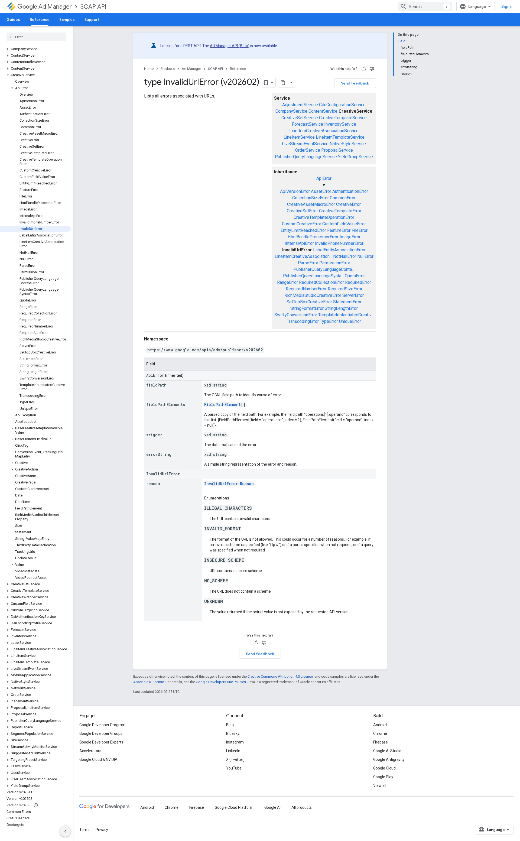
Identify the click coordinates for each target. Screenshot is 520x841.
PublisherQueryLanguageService (306, 156)
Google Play (383, 777)
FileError (360, 230)
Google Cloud (384, 768)
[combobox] (425, 6)
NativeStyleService (348, 143)
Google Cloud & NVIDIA (98, 759)
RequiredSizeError (345, 288)
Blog (230, 725)
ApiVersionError (295, 191)
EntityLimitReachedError (303, 230)
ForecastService (307, 124)
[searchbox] (36, 37)
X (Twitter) (235, 759)
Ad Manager (55, 6)
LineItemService (299, 137)
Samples (67, 19)
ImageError (350, 236)
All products (301, 807)
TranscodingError (303, 321)
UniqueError (350, 321)
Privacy (102, 829)
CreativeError (348, 204)
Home (149, 69)
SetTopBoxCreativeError (309, 301)
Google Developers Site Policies (221, 682)
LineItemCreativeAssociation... (303, 256)
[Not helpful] (372, 69)
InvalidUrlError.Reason (229, 483)
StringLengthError (341, 308)
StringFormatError (307, 308)
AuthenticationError (350, 191)
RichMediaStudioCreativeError (312, 295)
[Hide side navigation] (65, 831)
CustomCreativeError (301, 223)
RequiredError (358, 282)
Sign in (507, 6)
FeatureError (338, 230)
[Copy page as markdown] (283, 82)
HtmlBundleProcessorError (313, 236)
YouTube (234, 768)
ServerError (353, 295)
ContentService (322, 111)
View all (379, 785)
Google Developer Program (102, 725)
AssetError (321, 191)
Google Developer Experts (101, 742)
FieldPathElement (222, 404)
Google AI (272, 807)
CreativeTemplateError (340, 210)
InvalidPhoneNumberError (339, 243)
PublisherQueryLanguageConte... (324, 269)
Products (168, 69)
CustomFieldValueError (344, 223)
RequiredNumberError (306, 288)
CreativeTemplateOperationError (324, 217)
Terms (84, 829)
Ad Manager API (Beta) (229, 46)
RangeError (287, 282)
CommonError (343, 197)
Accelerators (90, 751)
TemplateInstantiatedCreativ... (346, 314)
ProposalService (337, 150)
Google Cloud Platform (234, 807)
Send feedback (355, 83)
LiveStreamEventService (305, 143)
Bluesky (232, 733)
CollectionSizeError (310, 197)
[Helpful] (364, 69)
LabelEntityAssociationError (339, 249)
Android (380, 725)
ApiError (324, 178)
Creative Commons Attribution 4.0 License (280, 676)
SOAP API (93, 6)
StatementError (347, 301)
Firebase (380, 742)
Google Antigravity (389, 759)
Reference (40, 19)
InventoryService (340, 124)
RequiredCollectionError (321, 282)
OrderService (307, 150)
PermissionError (334, 262)
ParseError (308, 262)
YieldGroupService (355, 156)
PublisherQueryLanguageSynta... (313, 275)
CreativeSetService (299, 117)
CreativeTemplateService (343, 117)
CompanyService (291, 111)
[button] (35, 49)
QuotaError (355, 275)
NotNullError (344, 256)
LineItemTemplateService (340, 137)
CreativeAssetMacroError (311, 204)
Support (91, 19)
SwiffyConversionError (295, 314)
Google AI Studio (387, 751)
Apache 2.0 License (148, 682)
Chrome (380, 733)
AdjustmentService (300, 104)
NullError (365, 256)
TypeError (329, 321)
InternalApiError (299, 243)
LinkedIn (233, 751)
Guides (13, 19)
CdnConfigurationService (342, 104)
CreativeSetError (302, 210)
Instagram (235, 742)
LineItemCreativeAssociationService (324, 130)
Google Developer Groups (100, 733)
